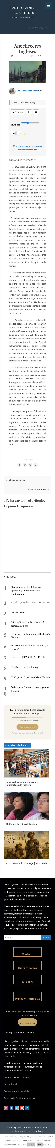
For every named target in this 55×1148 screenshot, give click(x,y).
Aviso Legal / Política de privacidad (20, 1098)
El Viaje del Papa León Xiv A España (30, 677)
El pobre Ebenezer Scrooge (25, 667)
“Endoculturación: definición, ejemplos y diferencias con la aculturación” (26, 590)
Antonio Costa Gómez (28, 90)
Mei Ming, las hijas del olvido (21, 824)
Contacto (27, 954)
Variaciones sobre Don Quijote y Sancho (27, 863)
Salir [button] (39, 1144)
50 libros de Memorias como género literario (30, 689)
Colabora (27, 981)
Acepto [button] (31, 1144)
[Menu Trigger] (48, 5)
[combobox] (27, 937)
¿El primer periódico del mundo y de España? (30, 647)
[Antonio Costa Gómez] (12, 93)
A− (19, 134)
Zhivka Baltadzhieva (18, 480)
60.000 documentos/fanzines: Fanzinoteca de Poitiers (22, 783)
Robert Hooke (18, 612)
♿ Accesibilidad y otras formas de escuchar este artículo (27, 148)
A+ (14, 134)
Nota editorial (10, 1084)
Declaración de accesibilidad (17, 1091)
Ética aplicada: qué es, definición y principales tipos (29, 623)
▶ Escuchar (18, 112)
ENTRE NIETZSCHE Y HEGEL (28, 657)
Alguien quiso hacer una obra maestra (30, 602)
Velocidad (15, 124)
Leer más (47, 1144)
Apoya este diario (27, 727)
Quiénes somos (27, 968)
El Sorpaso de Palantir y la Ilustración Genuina (31, 635)
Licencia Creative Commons (16, 1077)
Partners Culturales (27, 998)
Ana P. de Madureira (37, 489)
